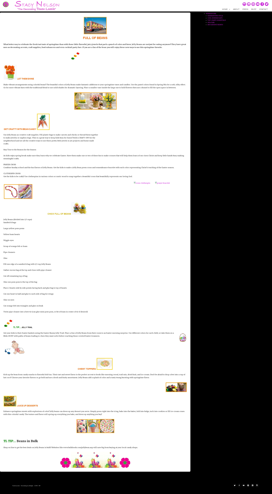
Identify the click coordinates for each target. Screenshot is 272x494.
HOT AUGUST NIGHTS (215, 25)
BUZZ (253, 9)
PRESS (245, 9)
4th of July (211, 22)
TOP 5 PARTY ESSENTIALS (217, 20)
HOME (225, 9)
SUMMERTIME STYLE (215, 16)
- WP (39, 485)
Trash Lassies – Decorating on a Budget (22, 485)
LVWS (36, 485)
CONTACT (263, 9)
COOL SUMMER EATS (215, 18)
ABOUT (236, 9)
